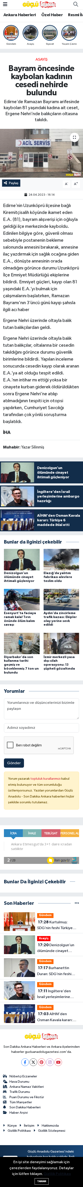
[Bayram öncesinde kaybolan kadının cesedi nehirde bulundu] (41, 153)
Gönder (14, 763)
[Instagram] (50, 1062)
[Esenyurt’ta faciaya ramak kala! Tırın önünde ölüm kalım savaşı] (22, 600)
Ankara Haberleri (19, 15)
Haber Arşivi (18, 1112)
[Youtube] (58, 1062)
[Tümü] (77, 903)
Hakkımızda (50, 1125)
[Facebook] (25, 1062)
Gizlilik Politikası (19, 1130)
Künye (12, 1125)
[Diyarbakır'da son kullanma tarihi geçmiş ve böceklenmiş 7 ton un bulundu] (22, 643)
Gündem (45, 915)
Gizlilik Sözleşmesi (51, 1130)
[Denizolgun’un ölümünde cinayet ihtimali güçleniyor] (22, 560)
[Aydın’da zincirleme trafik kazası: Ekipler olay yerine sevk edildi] (61, 600)
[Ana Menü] (5, 4)
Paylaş (13, 183)
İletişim (29, 1125)
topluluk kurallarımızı (45, 778)
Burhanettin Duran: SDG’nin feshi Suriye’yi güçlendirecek (57, 971)
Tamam (41, 1181)
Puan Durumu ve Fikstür (26, 1097)
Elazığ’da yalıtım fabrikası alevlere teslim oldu (58, 577)
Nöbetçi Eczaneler (23, 1076)
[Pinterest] (41, 1062)
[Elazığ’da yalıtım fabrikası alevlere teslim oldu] (61, 560)
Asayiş (41, 60)
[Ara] (75, 5)
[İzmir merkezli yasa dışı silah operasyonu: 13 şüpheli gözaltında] (61, 643)
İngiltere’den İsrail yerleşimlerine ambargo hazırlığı (54, 994)
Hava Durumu (19, 1081)
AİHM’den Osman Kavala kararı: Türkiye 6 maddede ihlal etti (57, 1017)
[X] (33, 1062)
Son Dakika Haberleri (25, 1107)
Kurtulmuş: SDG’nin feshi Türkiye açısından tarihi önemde (58, 925)
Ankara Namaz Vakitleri (26, 1086)
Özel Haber (52, 15)
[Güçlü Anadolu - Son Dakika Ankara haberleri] (39, 4)
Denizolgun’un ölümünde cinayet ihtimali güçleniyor (19, 577)
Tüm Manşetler (20, 1102)
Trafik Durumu (19, 1092)
